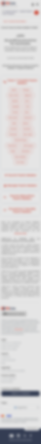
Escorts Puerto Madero (22, 175)
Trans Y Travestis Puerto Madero (22, 82)
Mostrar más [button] (20, 233)
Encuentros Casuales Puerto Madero (22, 210)
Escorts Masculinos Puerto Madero (22, 197)
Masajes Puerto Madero (22, 185)
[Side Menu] (37, 4)
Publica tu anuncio (20, 393)
